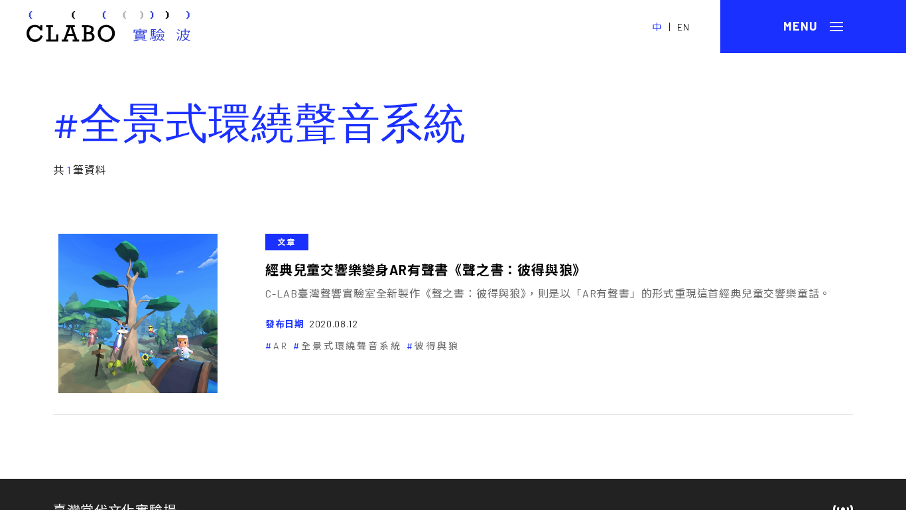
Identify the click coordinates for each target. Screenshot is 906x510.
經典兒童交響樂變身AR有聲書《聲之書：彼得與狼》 (425, 270)
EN (683, 27)
